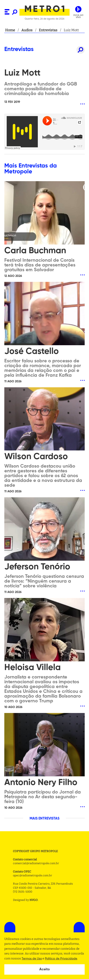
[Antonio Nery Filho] (44, 745)
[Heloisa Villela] (44, 630)
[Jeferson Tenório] (44, 529)
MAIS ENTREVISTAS (44, 818)
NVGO (34, 900)
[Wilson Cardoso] (44, 419)
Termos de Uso (32, 958)
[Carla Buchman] (44, 213)
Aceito (44, 969)
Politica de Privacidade (61, 958)
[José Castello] (44, 314)
